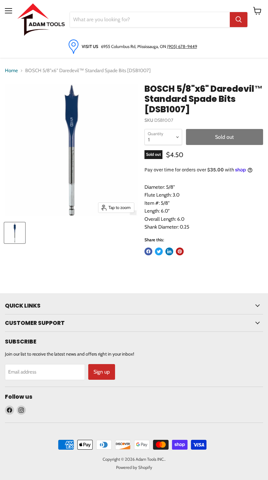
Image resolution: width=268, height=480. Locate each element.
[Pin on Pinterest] (180, 251)
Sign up (101, 372)
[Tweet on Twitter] (159, 251)
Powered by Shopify (134, 467)
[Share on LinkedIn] (169, 251)
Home (11, 70)
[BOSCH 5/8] (14, 232)
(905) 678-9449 (182, 46)
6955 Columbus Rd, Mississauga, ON (134, 46)
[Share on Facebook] (148, 251)
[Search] (238, 19)
